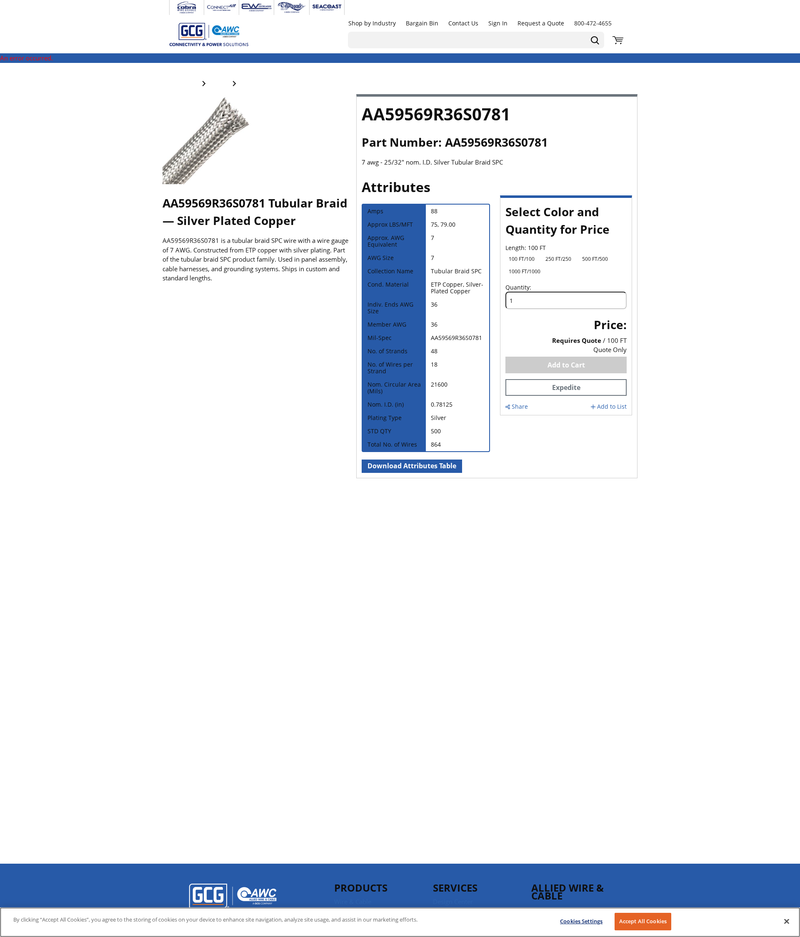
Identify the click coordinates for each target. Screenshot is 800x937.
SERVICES (455, 888)
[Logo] (233, 902)
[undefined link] (186, 7)
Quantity (517, 287)
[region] (400, 922)
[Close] (787, 921)
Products (361, 888)
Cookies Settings (581, 921)
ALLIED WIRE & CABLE (567, 892)
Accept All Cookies (643, 921)
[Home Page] (217, 34)
